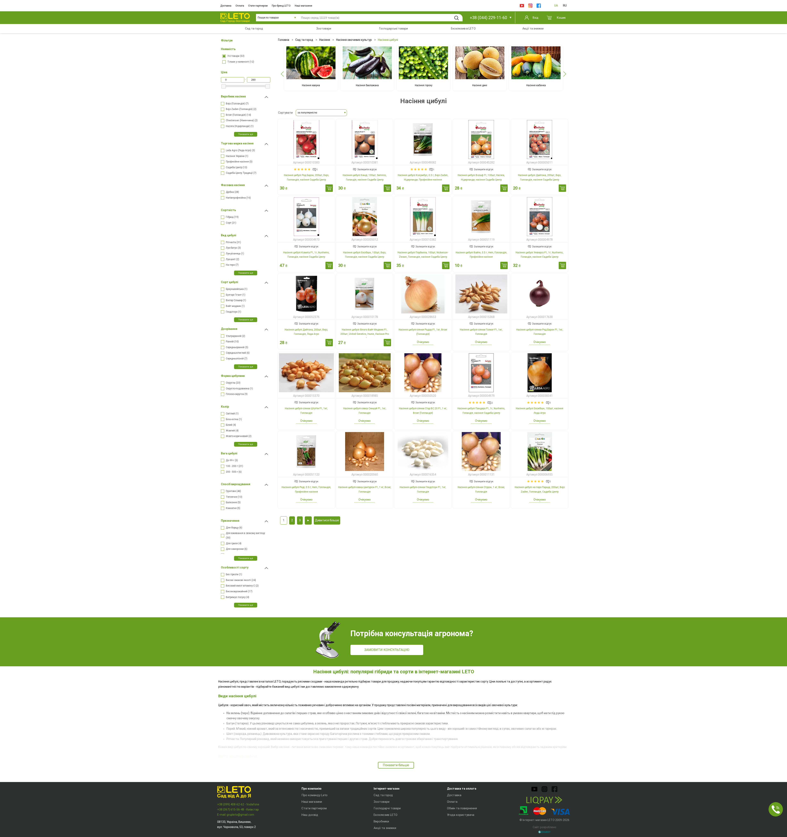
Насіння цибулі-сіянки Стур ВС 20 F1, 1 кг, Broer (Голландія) (423, 410)
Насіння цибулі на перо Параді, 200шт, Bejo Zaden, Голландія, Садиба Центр (540, 489)
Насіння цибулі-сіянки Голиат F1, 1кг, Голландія (481, 332)
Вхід (535, 17)
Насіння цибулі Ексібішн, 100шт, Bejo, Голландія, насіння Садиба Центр (364, 254)
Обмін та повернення (462, 808)
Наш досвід (309, 815)
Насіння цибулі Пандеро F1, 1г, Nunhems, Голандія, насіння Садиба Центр (481, 410)
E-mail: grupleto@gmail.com (235, 814)
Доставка (225, 5)
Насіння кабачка (536, 85)
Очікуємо (423, 342)
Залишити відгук (367, 169)
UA (556, 5)
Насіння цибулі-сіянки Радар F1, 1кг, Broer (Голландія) (423, 332)
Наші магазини (303, 5)
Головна (283, 39)
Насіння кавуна (311, 85)
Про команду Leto (314, 795)
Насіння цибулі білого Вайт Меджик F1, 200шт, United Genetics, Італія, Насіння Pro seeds (364, 334)
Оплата (239, 5)
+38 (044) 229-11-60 (488, 17)
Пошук (456, 18)
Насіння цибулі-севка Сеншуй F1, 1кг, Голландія (364, 410)
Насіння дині (479, 85)
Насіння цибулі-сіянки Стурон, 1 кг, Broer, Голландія (481, 489)
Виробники (381, 821)
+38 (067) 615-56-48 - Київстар (238, 809)
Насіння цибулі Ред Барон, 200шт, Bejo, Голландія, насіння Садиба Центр (306, 177)
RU (565, 5)
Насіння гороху (423, 85)
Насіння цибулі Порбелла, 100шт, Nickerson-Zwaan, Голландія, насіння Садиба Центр (423, 254)
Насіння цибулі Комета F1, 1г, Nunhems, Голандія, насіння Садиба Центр (306, 254)
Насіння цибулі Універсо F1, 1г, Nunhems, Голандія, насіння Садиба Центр (539, 254)
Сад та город (304, 39)
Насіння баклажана (367, 85)
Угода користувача (460, 815)
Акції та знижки (385, 828)
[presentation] (282, 74)
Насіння (324, 39)
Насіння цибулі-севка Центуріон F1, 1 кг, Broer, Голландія (364, 489)
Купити (329, 188)
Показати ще (245, 134)
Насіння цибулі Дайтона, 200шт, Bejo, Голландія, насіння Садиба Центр (539, 177)
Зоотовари (381, 802)
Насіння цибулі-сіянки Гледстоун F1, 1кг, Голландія (423, 489)
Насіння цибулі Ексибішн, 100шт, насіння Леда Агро (539, 410)
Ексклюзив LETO (385, 815)
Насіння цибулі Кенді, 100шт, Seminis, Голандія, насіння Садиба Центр (365, 177)
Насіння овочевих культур (354, 39)
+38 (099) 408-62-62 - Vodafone (238, 804)
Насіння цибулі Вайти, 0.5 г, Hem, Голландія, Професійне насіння (481, 254)
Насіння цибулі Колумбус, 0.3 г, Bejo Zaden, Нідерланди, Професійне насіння (423, 177)
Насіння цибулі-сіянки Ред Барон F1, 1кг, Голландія (539, 332)
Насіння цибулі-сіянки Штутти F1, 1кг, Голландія (306, 410)
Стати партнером (258, 5)
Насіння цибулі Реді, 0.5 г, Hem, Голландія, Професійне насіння (306, 489)
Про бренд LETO (281, 5)
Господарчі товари (387, 808)
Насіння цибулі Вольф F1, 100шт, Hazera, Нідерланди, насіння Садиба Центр (481, 177)
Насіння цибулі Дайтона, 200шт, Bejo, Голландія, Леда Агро (306, 332)
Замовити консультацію (386, 650)
